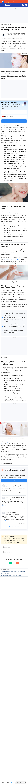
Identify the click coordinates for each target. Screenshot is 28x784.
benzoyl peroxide (14, 259)
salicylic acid (6, 259)
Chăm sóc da (8, 24)
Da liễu (2, 24)
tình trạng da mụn (9, 212)
